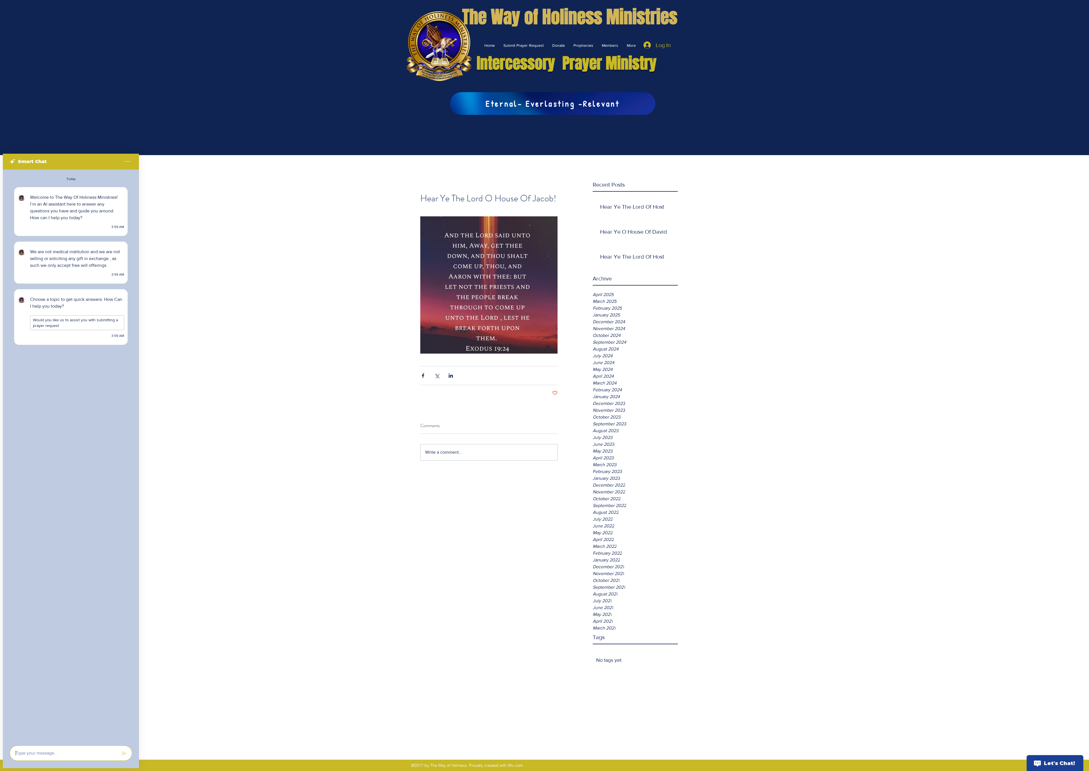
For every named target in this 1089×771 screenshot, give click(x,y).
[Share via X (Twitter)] (437, 375)
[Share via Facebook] (423, 375)
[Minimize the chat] (127, 161)
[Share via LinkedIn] (450, 375)
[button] (558, 45)
